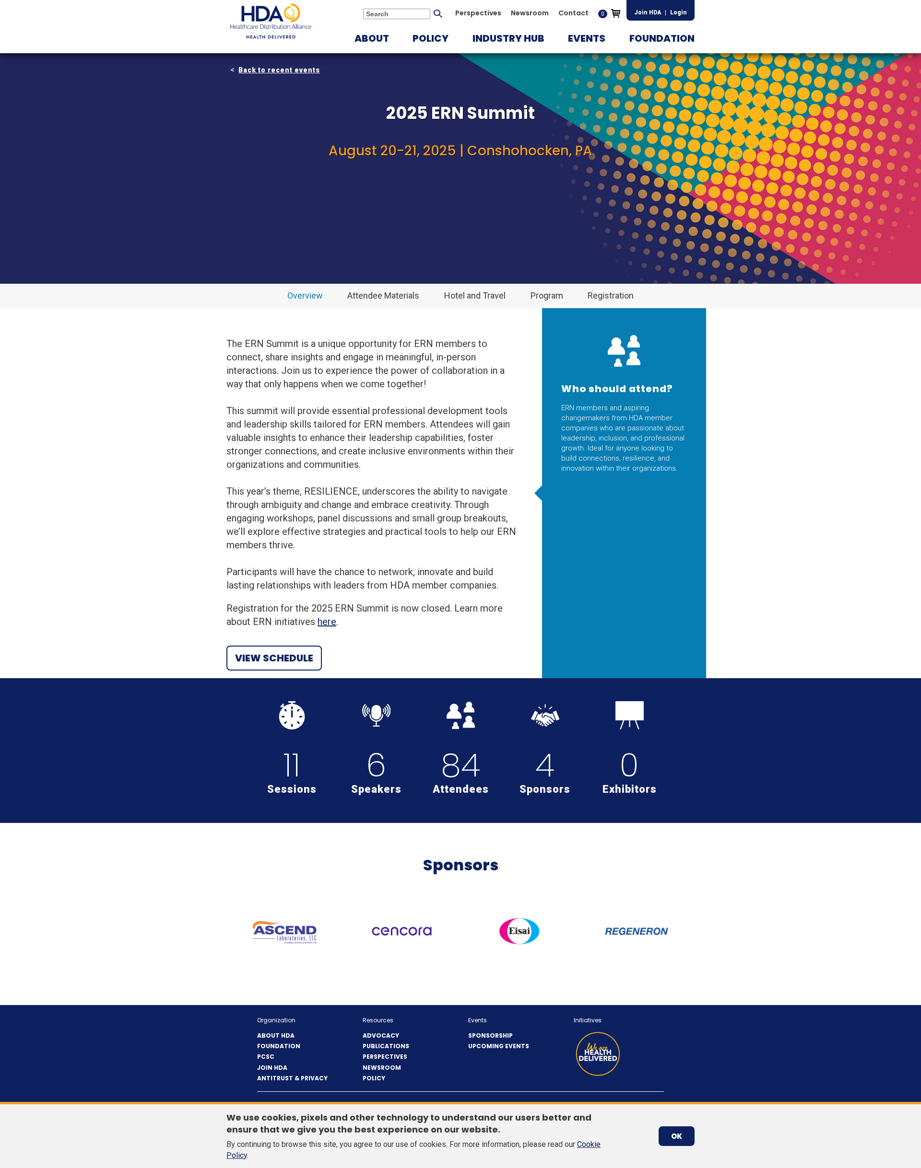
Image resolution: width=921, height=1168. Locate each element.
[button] (371, 38)
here (327, 621)
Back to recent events (279, 70)
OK (676, 1136)
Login (678, 12)
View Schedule (274, 658)
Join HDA (647, 12)
